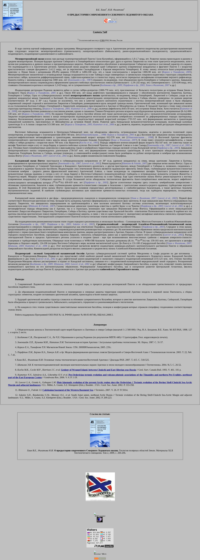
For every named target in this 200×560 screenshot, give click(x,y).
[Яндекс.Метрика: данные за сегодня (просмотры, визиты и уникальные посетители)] (100, 552)
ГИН (102, 40)
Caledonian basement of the (67, 390)
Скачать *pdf (100, 32)
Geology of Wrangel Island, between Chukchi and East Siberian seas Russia (98, 370)
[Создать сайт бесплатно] (100, 559)
